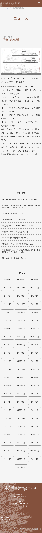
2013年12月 (21, 353)
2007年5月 (21, 426)
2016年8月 (21, 320)
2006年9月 (7, 443)
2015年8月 (7, 337)
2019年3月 (21, 312)
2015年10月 (34, 328)
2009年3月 (35, 394)
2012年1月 (7, 369)
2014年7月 (21, 345)
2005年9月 (7, 459)
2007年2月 (7, 434)
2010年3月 (7, 386)
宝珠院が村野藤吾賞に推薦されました (15, 238)
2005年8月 (21, 459)
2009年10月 (34, 386)
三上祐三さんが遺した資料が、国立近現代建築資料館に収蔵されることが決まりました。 (21, 206)
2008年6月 (21, 410)
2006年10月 (34, 434)
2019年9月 (35, 304)
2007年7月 (35, 418)
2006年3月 (7, 451)
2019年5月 (7, 312)
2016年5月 (35, 320)
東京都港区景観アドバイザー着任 (13, 220)
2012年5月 (35, 361)
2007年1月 (21, 434)
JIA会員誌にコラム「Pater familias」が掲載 (17, 226)
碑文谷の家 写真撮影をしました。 (14, 214)
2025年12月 (21, 279)
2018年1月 (35, 312)
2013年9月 (35, 353)
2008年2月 (7, 418)
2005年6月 (21, 467)
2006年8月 (21, 443)
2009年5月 (21, 394)
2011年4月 (7, 377)
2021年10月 (21, 296)
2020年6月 (35, 296)
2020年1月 (7, 304)
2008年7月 (7, 410)
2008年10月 (21, 402)
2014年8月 (7, 345)
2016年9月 (7, 320)
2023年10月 (34, 288)
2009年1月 (7, 402)
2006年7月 (35, 443)
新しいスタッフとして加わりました (14, 258)
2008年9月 (35, 402)
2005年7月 (35, 459)
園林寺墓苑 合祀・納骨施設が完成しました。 (18, 244)
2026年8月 (7, 279)
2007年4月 (35, 426)
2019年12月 (21, 304)
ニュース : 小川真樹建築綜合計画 (21, 488)
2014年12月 (34, 337)
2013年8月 (7, 361)
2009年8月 (7, 394)
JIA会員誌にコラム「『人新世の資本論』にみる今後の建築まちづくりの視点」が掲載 (21, 251)
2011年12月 (21, 369)
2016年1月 (21, 328)
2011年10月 (34, 369)
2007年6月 (7, 426)
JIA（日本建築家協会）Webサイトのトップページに (20, 199)
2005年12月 (34, 451)
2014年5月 (35, 345)
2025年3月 (7, 288)
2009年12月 (21, 386)
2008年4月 (35, 410)
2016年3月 (7, 328)
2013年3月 (21, 361)
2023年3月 (7, 296)
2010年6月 (35, 377)
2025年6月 (35, 279)
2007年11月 (21, 418)
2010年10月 (21, 377)
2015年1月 (21, 337)
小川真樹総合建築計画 (10, 3)
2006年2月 (21, 451)
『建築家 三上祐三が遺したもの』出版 (15, 232)
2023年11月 (21, 288)
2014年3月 (7, 353)
